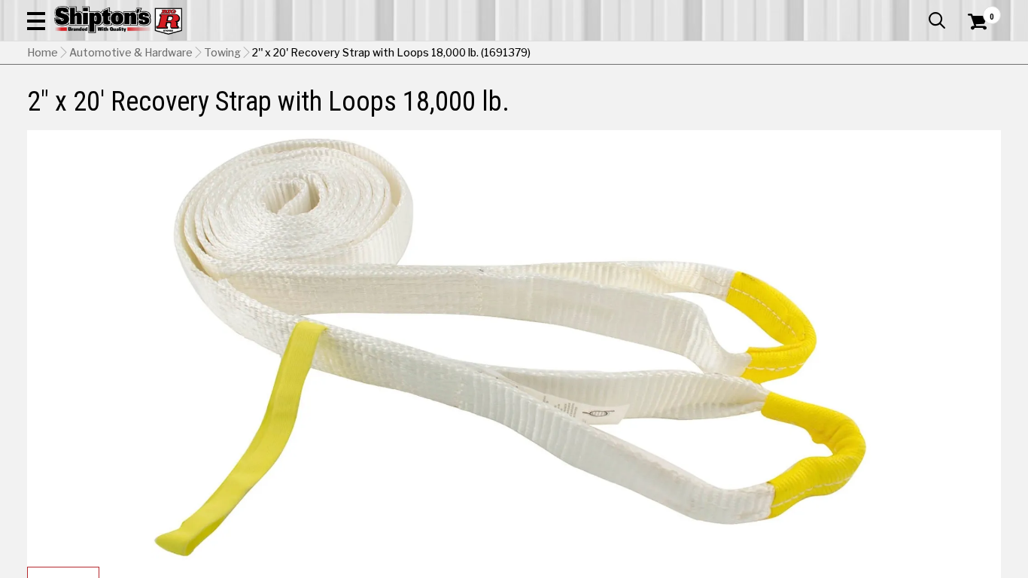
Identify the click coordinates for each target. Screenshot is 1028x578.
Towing (222, 52)
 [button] (937, 20)
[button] (36, 20)
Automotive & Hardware (131, 52)
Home (42, 52)
